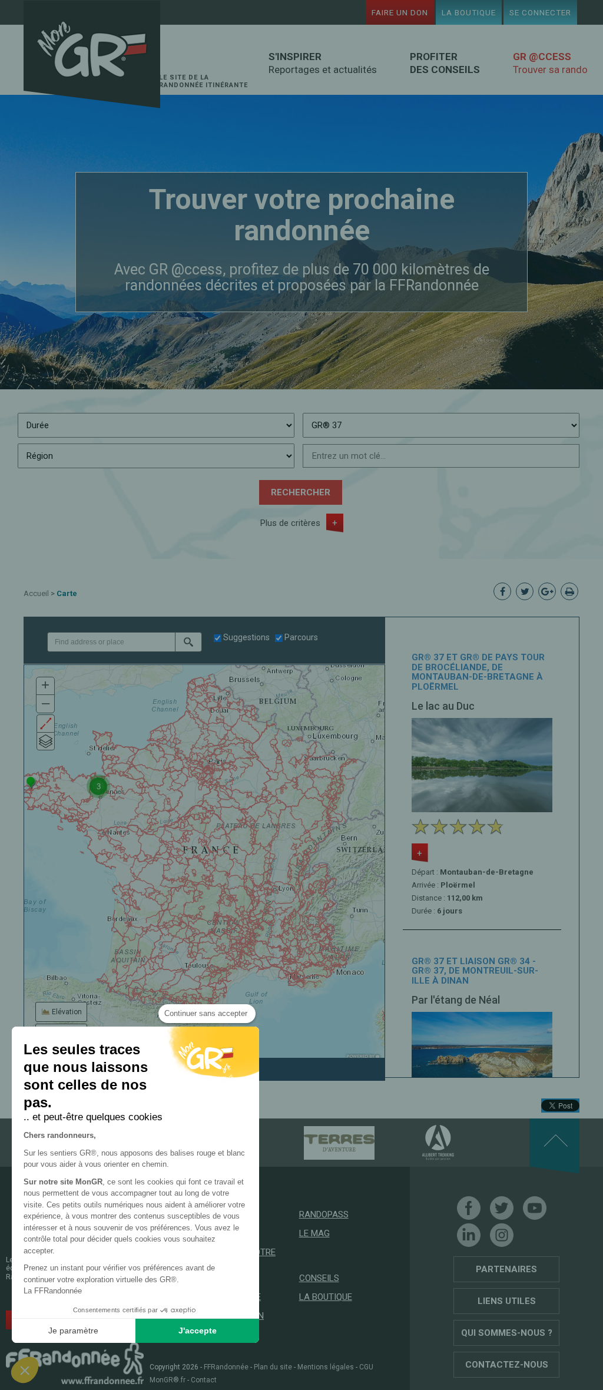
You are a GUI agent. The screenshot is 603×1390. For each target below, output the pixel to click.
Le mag (314, 1233)
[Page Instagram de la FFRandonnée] (501, 1235)
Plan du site (273, 1367)
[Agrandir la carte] (46, 723)
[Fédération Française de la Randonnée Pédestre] (75, 1362)
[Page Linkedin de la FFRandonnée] (469, 1235)
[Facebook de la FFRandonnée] (469, 1208)
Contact (204, 1380)
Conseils (319, 1278)
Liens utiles (507, 1301)
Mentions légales (325, 1367)
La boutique (469, 12)
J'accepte (197, 1330)
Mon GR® (92, 54)
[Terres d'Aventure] (319, 1142)
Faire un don (400, 12)
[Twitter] (501, 1208)
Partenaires (506, 1269)
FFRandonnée (226, 1367)
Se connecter (540, 12)
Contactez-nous (506, 1364)
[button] (188, 642)
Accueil (36, 593)
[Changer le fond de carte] (46, 741)
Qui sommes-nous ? (506, 1333)
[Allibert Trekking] (417, 1142)
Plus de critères (290, 523)
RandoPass (324, 1214)
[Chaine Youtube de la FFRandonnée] (534, 1208)
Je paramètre (73, 1330)
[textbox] (111, 642)
